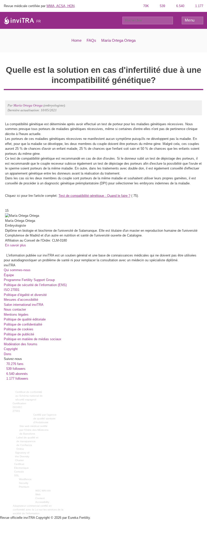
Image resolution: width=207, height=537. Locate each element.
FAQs (91, 40)
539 (162, 6)
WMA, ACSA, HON (60, 6)
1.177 (198, 6)
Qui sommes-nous (17, 270)
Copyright (11, 349)
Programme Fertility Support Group (29, 280)
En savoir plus (15, 245)
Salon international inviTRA (23, 305)
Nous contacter (15, 309)
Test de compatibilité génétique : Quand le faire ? (94, 196)
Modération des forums (20, 344)
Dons (7, 354)
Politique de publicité (19, 334)
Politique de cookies (18, 329)
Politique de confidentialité (23, 324)
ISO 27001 (11, 290)
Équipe (9, 275)
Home (76, 40)
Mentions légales (16, 314)
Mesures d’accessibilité (21, 300)
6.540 (179, 6)
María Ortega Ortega (118, 40)
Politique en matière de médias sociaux (32, 339)
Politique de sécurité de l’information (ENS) (35, 285)
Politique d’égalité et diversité (25, 295)
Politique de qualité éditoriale (25, 319)
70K (145, 6)
